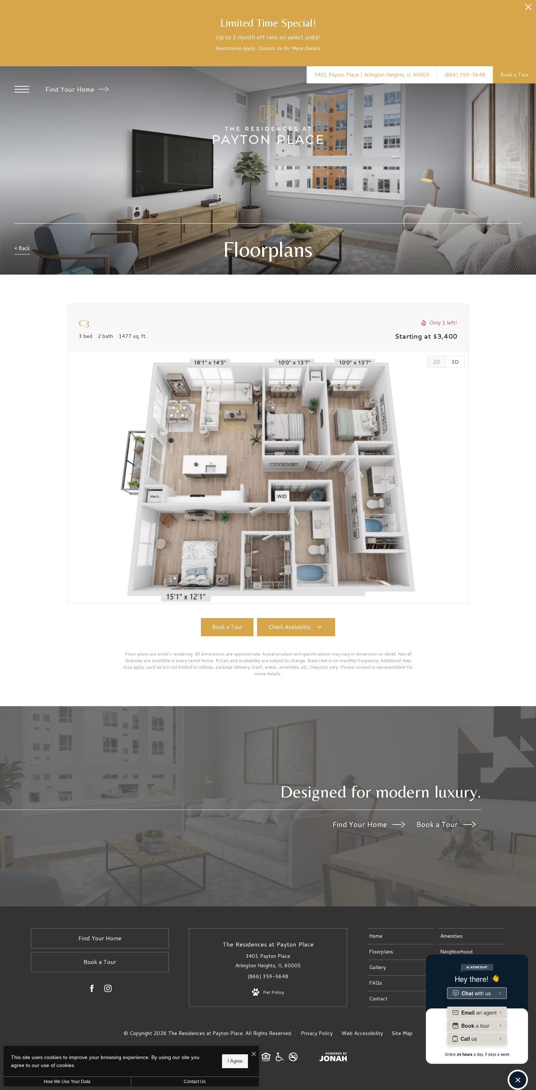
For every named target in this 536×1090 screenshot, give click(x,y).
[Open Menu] (22, 89)
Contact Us (195, 1081)
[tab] (436, 362)
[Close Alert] (528, 9)
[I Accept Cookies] (254, 1054)
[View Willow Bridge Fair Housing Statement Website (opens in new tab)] (266, 1059)
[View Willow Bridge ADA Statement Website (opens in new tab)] (280, 1059)
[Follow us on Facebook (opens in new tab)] (92, 990)
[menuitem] (400, 936)
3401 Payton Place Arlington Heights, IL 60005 (268, 960)
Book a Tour (437, 824)
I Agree (235, 1061)
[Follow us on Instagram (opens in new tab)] (108, 990)
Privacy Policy (317, 1033)
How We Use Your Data (67, 1081)
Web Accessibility (362, 1033)
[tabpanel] (268, 477)
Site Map (402, 1033)
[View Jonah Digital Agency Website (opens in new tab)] (333, 1058)
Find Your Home (70, 89)
